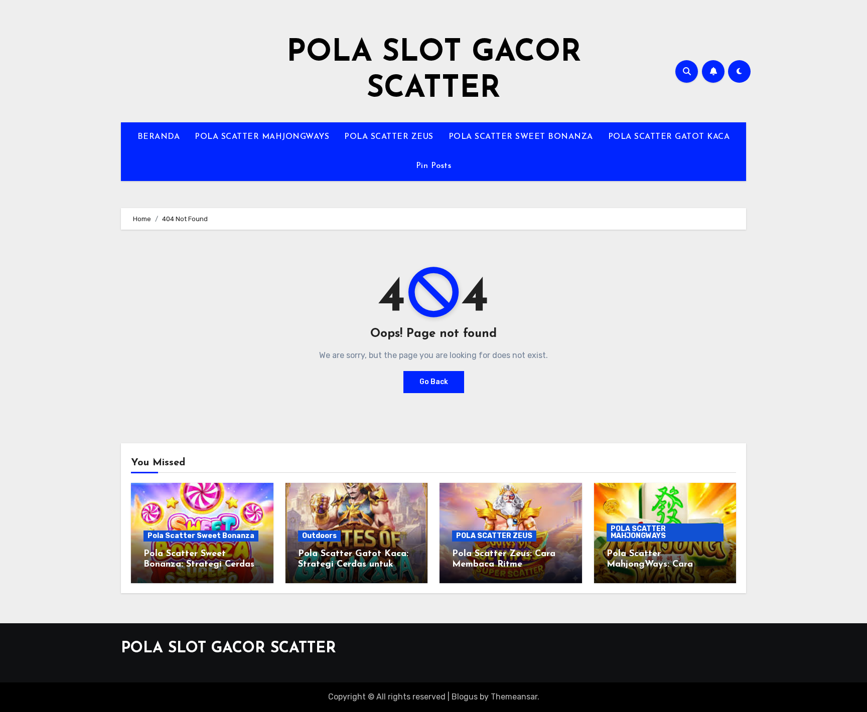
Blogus (465, 696)
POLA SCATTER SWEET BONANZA (521, 137)
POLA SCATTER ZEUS (389, 137)
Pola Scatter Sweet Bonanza (201, 535)
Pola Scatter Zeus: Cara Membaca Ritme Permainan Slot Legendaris (510, 565)
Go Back (433, 382)
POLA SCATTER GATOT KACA (669, 137)
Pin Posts (434, 166)
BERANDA (158, 137)
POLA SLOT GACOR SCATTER (228, 648)
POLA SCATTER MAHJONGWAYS (262, 137)
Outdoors (319, 535)
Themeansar (514, 696)
